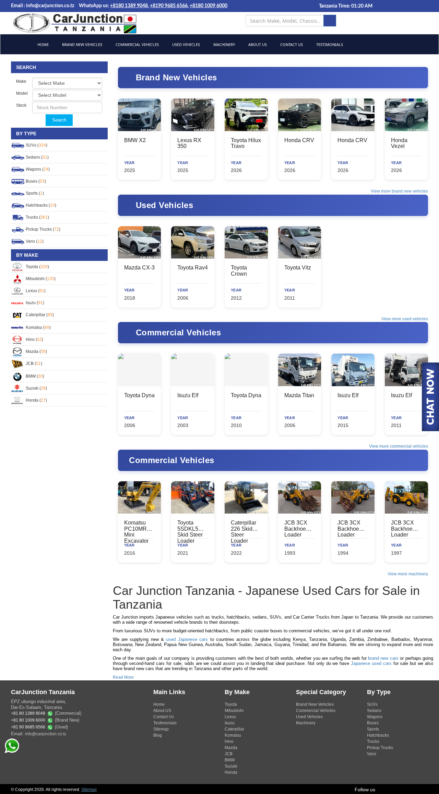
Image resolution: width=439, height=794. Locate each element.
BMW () (34, 376)
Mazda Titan (299, 395)
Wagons (374, 716)
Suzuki (231, 766)
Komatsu (233, 735)
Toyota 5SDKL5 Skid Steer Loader (190, 532)
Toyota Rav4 (192, 268)
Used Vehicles (185, 44)
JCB (229, 753)
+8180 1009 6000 (208, 5)
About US (162, 710)
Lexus (230, 716)
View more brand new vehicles (399, 191)
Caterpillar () (39, 314)
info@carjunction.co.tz (45, 734)
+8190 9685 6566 (169, 5)
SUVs (372, 704)
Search (59, 120)
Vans (371, 753)
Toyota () (37, 266)
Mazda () (36, 351)
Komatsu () (38, 327)
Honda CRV (299, 140)
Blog (157, 735)
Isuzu (230, 723)
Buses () (35, 181)
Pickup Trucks (380, 747)
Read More (123, 677)
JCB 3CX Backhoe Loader (295, 529)
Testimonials (329, 44)
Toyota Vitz (297, 268)
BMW (230, 760)
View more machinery (408, 574)
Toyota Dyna (139, 395)
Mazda (231, 747)
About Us (257, 44)
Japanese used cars (371, 663)
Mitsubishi (234, 710)
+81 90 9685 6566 (28, 727)
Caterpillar (234, 729)
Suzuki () (36, 388)
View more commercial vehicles (398, 446)
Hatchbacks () (40, 205)
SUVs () (36, 145)
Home (42, 44)
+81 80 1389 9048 (28, 713)
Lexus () (35, 290)
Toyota (231, 704)
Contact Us (291, 44)
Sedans (374, 710)
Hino (229, 741)
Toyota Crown (239, 271)
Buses (373, 723)
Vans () (34, 241)
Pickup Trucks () (42, 229)
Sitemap (161, 729)
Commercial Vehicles (137, 44)
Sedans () (37, 157)
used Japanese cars (187, 639)
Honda (231, 772)
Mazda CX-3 (139, 268)
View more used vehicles (404, 319)
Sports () (34, 193)
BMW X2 (135, 140)
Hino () (34, 339)
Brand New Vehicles (81, 44)
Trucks (373, 741)
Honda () (36, 400)
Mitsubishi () (40, 278)
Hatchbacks (378, 735)
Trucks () (37, 217)
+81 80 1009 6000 (28, 720)
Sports (373, 729)
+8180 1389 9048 (129, 5)
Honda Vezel (399, 143)
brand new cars (383, 658)
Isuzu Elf (187, 395)
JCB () (33, 363)
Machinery (223, 44)
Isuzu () (34, 302)
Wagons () (37, 169)
